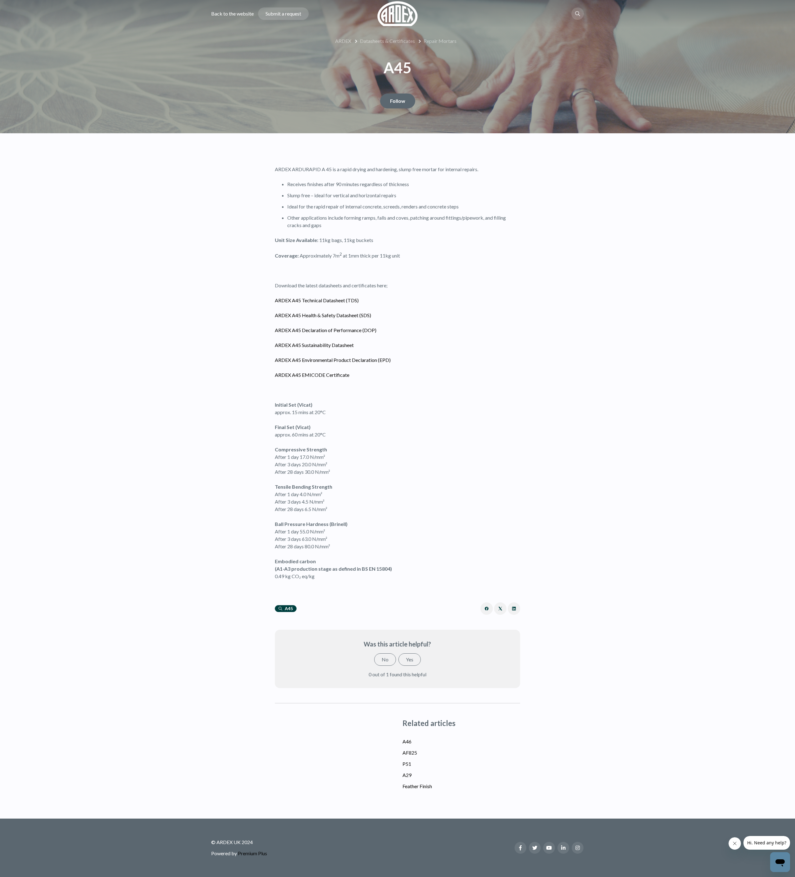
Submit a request (283, 13)
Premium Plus (252, 853)
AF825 (409, 753)
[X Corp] (500, 608)
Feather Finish (417, 786)
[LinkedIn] (514, 608)
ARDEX (343, 41)
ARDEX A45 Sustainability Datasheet (314, 345)
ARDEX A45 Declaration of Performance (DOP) (325, 330)
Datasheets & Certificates (387, 41)
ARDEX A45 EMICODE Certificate (312, 375)
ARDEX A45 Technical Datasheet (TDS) (317, 300)
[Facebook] (486, 608)
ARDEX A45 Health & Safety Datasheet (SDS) (323, 315)
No (385, 659)
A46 (406, 741)
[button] (577, 13)
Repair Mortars (440, 41)
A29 (406, 775)
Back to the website (232, 13)
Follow (397, 101)
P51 (406, 764)
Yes (409, 659)
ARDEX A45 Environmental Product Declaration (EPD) (333, 360)
